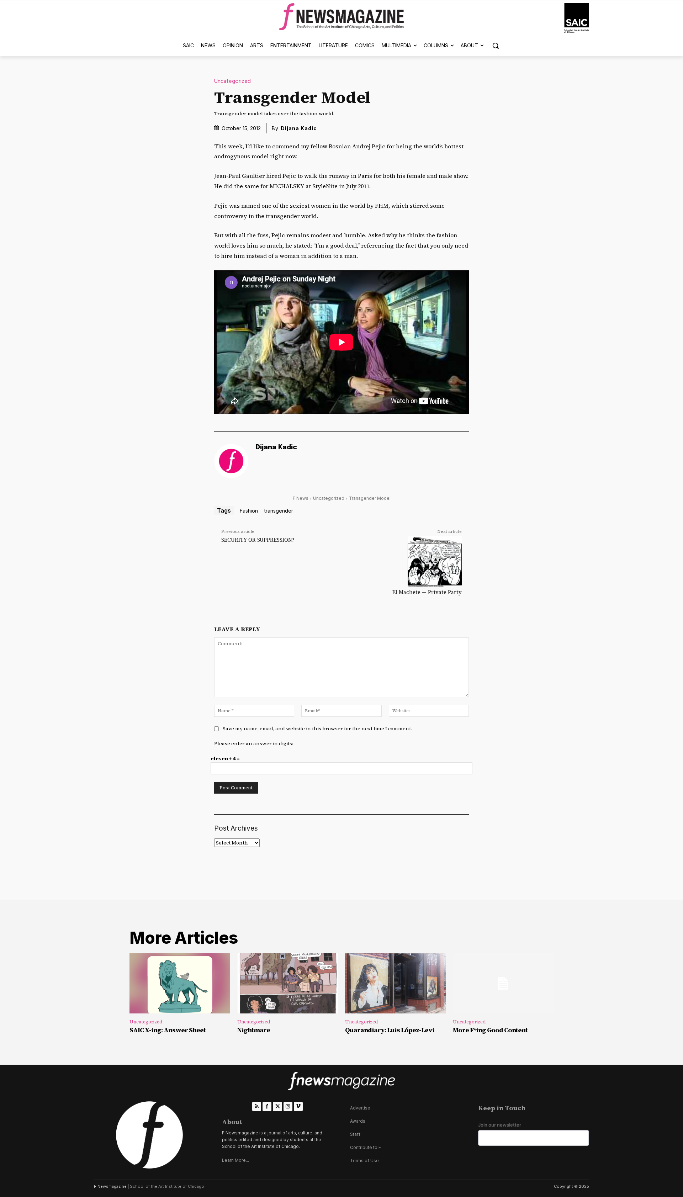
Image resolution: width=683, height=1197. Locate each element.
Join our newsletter (499, 1125)
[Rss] (256, 1106)
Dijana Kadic (299, 128)
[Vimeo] (298, 1106)
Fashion (249, 511)
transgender (278, 511)
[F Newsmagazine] (576, 18)
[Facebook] (267, 1106)
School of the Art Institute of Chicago (167, 1186)
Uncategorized (232, 81)
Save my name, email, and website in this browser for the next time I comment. (317, 728)
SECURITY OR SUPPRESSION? (258, 540)
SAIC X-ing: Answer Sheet (167, 1030)
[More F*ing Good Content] (503, 983)
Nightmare (253, 1030)
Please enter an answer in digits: (253, 743)
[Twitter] (277, 1106)
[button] (495, 45)
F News (300, 498)
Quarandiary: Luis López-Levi (389, 1030)
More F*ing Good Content (490, 1030)
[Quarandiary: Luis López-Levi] (395, 983)
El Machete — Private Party (427, 592)
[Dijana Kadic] (231, 461)
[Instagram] (288, 1106)
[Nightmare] (287, 983)
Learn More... (235, 1160)
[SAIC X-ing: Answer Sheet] (179, 983)
